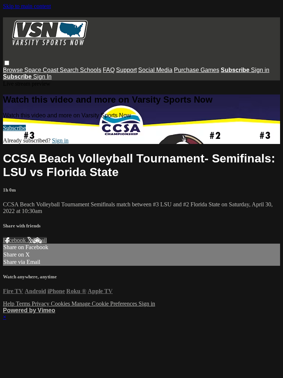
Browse (13, 70)
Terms (24, 303)
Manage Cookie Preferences (105, 303)
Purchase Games (196, 70)
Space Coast (42, 70)
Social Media (155, 70)
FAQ (109, 70)
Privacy (41, 303)
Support (126, 70)
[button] (6, 63)
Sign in (260, 70)
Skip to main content (27, 6)
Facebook (15, 240)
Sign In (42, 76)
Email (40, 240)
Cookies (61, 303)
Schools (90, 70)
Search (70, 70)
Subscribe (14, 128)
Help (9, 303)
